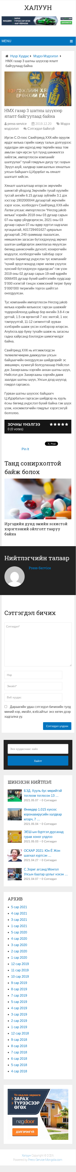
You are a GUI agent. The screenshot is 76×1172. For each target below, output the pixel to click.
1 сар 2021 (19, 926)
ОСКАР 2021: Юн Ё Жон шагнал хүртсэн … (42, 853)
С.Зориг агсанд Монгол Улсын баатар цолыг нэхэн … (46, 872)
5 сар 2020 (19, 932)
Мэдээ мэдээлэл (45, 56)
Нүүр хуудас (19, 56)
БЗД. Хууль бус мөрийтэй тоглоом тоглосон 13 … (43, 793)
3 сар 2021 (19, 919)
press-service (17, 123)
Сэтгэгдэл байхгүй (41, 128)
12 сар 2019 (20, 964)
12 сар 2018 (20, 1033)
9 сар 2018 (19, 1039)
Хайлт (38, 761)
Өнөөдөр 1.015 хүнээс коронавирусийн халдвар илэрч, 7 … (43, 814)
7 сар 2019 (19, 995)
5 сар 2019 (19, 1002)
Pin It (25, 449)
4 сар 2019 (19, 1008)
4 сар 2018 (19, 1071)
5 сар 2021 (19, 907)
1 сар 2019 (19, 1027)
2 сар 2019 (19, 1020)
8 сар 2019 (19, 989)
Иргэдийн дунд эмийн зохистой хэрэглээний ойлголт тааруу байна (36, 528)
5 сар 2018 (19, 1065)
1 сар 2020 (19, 957)
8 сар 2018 (19, 1046)
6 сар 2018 (19, 1058)
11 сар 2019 (20, 970)
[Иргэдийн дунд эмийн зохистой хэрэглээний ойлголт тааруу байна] (37, 499)
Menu (6, 41)
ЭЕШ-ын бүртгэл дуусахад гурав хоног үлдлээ (43, 834)
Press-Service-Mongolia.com (45, 1159)
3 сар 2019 (19, 1014)
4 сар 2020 (19, 938)
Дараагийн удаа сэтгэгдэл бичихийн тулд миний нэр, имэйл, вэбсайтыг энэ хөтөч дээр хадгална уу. (37, 711)
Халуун (38, 7)
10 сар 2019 (20, 976)
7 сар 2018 (19, 1052)
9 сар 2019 (19, 983)
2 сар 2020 (19, 951)
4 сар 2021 (19, 913)
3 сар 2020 (19, 945)
